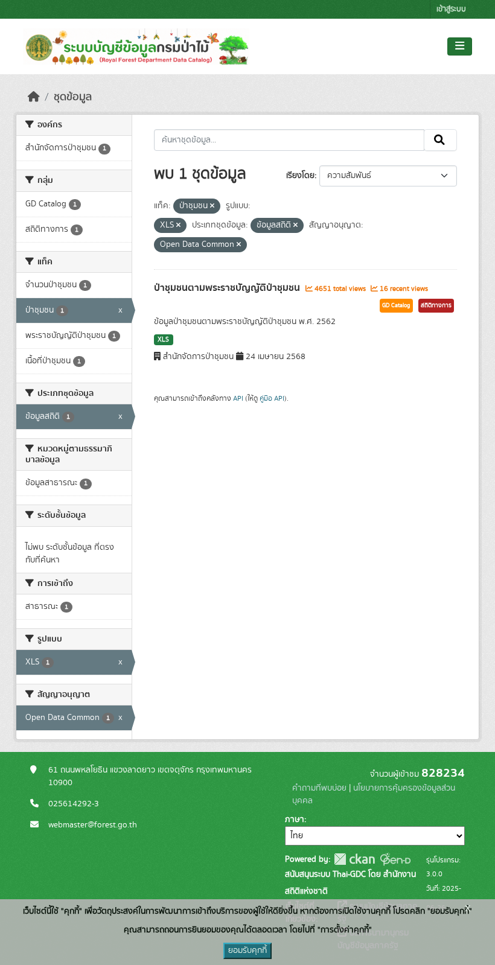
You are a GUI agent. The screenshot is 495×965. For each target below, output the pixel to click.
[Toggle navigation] (459, 46)
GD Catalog (396, 305)
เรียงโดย (300, 176)
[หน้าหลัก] (34, 97)
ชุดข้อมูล (73, 97)
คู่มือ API (272, 398)
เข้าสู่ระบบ (451, 9)
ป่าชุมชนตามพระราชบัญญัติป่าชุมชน (228, 288)
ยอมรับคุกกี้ (247, 950)
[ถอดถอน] (212, 206)
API (238, 398)
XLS (163, 340)
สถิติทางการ (436, 305)
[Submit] (440, 140)
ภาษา (294, 820)
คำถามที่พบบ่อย (319, 788)
